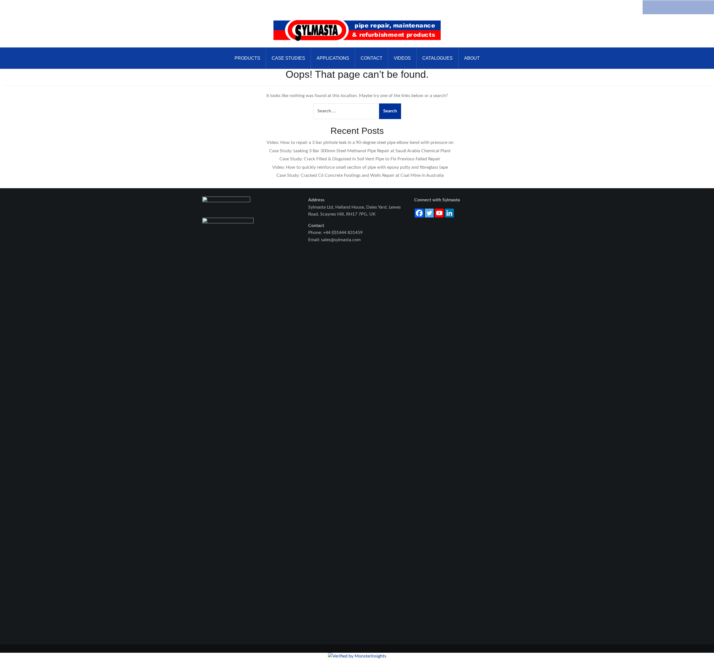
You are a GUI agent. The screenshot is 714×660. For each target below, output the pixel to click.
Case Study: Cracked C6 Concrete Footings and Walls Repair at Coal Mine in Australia (360, 175)
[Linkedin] (449, 213)
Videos (402, 58)
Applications (333, 58)
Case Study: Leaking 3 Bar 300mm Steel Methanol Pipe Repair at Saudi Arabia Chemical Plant (360, 151)
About (472, 58)
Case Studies (288, 58)
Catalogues (437, 58)
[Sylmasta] (357, 30)
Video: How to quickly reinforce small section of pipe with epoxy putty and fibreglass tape (360, 167)
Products (247, 58)
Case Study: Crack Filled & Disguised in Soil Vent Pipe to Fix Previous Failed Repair (359, 159)
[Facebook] (419, 213)
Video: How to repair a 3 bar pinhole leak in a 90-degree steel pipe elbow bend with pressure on (360, 142)
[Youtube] (439, 213)
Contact (371, 58)
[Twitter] (429, 213)
